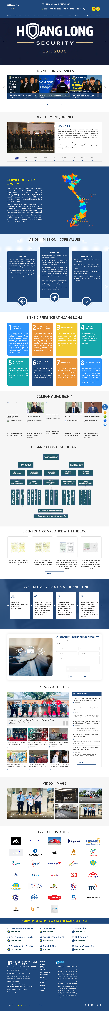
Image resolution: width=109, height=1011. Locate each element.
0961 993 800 (16, 950)
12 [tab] (51, 816)
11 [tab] (50, 816)
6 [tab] (42, 816)
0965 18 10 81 (63, 9)
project (46, 15)
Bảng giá (42, 969)
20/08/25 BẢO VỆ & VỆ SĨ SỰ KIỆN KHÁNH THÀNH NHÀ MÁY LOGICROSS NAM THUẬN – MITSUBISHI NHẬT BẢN (16, 743)
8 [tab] (45, 816)
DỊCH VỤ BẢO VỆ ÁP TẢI (79, 96)
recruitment (87, 15)
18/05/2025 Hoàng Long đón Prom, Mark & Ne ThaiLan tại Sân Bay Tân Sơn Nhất (37, 743)
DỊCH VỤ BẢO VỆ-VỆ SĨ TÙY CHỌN (50, 96)
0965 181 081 (48, 941)
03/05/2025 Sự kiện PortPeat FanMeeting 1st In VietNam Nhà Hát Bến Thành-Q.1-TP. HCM (16, 765)
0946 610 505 (48, 950)
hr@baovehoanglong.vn (13, 992)
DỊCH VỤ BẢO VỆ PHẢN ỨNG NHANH (20, 96)
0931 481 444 (80, 932)
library (77, 15)
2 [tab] (35, 816)
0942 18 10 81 (76, 9)
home (9, 15)
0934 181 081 (16, 932)
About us (18, 15)
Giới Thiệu (42, 964)
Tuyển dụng (43, 988)
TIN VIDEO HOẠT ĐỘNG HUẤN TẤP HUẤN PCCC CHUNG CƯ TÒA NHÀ (86, 735)
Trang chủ (42, 961)
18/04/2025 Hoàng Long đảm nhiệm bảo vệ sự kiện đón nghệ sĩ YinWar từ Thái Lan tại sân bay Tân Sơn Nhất (86, 722)
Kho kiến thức (44, 980)
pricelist (36, 15)
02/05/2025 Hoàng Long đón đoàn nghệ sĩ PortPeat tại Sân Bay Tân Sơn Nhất (86, 699)
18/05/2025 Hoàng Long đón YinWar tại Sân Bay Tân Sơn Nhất (58, 743)
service (27, 15)
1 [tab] (34, 816)
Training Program (58, 15)
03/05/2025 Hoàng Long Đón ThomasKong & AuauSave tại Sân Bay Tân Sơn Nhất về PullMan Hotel (38, 765)
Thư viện (42, 985)
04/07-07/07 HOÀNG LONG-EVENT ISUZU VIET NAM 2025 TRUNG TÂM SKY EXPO (86, 748)
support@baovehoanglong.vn (18, 984)
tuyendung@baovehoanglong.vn (19, 989)
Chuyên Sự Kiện (44, 974)
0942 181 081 (80, 941)
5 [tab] (40, 816)
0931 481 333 (48, 932)
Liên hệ (42, 990)
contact (98, 15)
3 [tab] (37, 816)
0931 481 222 (16, 941)
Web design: (39, 1005)
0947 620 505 (80, 950)
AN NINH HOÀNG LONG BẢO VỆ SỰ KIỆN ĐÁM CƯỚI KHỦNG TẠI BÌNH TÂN (59, 765)
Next (105, 41)
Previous (3, 41)
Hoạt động (43, 977)
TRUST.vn (44, 1005)
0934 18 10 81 (50, 9)
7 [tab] (43, 816)
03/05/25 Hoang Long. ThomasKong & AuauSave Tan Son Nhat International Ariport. (28, 815)
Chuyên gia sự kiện (45, 972)
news (69, 15)
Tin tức (42, 982)
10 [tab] (48, 816)
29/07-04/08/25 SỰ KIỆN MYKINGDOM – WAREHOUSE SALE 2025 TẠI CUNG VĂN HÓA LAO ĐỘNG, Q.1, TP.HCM (34, 721)
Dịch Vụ (42, 967)
